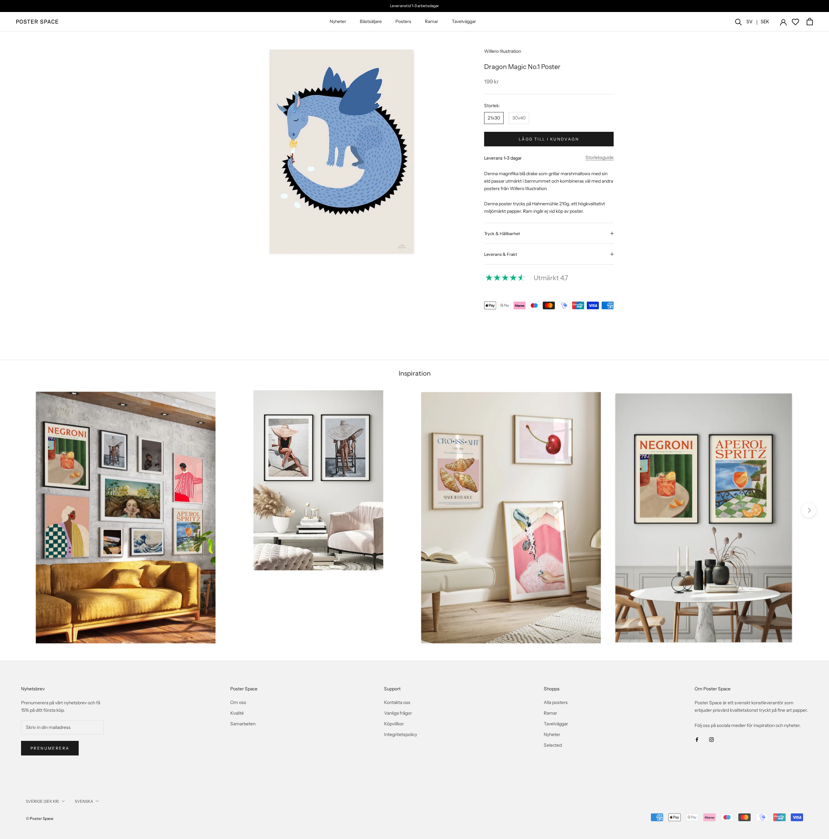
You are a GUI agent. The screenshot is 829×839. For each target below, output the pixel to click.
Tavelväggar (464, 21)
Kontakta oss (397, 702)
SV (749, 21)
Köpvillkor (394, 724)
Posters (403, 21)
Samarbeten (243, 724)
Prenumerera (49, 748)
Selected (553, 745)
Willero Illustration (502, 51)
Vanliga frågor (398, 713)
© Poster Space (39, 818)
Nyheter (338, 21)
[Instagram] (711, 739)
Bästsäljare (371, 21)
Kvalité (237, 713)
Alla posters (556, 702)
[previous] (20, 510)
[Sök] (738, 21)
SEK (765, 21)
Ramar (431, 21)
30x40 (519, 118)
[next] (808, 510)
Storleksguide (599, 157)
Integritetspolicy (400, 734)
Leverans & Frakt (500, 254)
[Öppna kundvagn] (810, 21)
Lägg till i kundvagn (549, 139)
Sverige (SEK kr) (42, 801)
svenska (84, 801)
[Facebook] (697, 739)
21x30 (494, 118)
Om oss (238, 702)
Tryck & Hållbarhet (502, 233)
